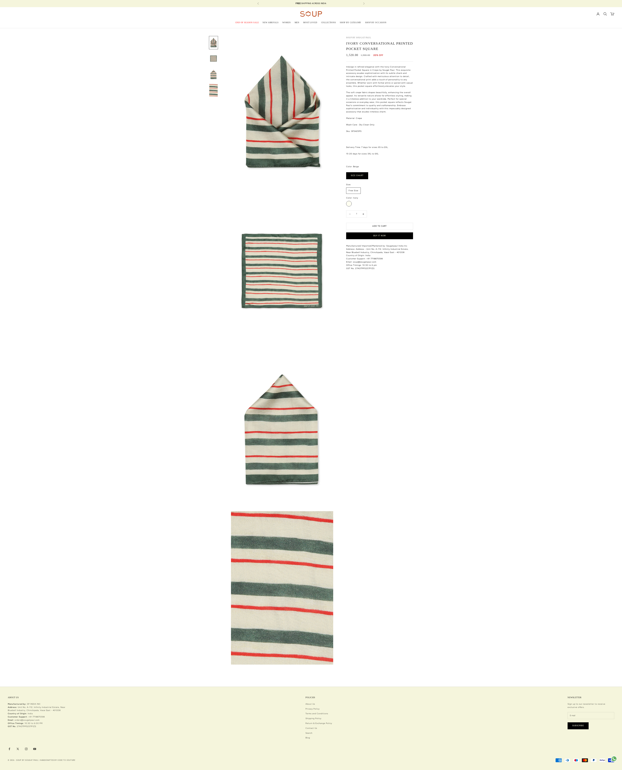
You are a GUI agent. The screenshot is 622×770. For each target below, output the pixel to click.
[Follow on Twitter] (17, 749)
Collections (328, 22)
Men (297, 22)
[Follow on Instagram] (26, 749)
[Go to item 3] (213, 74)
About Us (310, 704)
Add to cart (379, 226)
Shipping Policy (313, 718)
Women (286, 22)
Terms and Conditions (316, 713)
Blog (307, 738)
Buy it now (379, 236)
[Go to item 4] (213, 90)
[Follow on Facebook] (9, 749)
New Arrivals (270, 22)
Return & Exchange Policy (318, 723)
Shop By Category (350, 22)
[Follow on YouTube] (34, 749)
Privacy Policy (312, 709)
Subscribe (578, 725)
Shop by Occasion (375, 22)
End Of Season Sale (247, 22)
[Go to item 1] (213, 42)
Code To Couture (66, 760)
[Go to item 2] (213, 58)
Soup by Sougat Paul (358, 37)
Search (308, 733)
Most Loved (310, 22)
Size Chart (357, 175)
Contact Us (311, 728)
